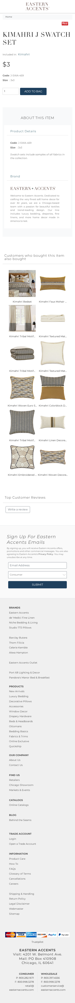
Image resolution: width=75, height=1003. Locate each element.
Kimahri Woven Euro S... (22, 405)
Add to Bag (33, 91)
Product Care (17, 858)
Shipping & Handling (21, 893)
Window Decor (18, 711)
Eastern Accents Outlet (23, 662)
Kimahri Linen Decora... (53, 440)
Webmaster (16, 908)
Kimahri (24, 54)
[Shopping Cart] (69, 6)
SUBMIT (37, 584)
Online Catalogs (19, 805)
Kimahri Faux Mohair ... (53, 301)
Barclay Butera (18, 637)
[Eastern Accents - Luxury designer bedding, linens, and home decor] (37, 6)
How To (13, 863)
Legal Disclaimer (19, 903)
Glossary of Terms (20, 873)
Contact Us (16, 765)
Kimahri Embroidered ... (22, 474)
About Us (14, 760)
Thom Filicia (16, 642)
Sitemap (14, 913)
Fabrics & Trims (18, 736)
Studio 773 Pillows (20, 627)
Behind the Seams (20, 820)
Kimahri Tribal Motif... (22, 336)
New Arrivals (16, 691)
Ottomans (15, 726)
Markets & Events (19, 790)
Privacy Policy (45, 554)
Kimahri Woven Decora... (53, 474)
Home (8, 17)
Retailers (14, 780)
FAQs (12, 868)
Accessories (16, 706)
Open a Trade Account (22, 843)
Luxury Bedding (18, 696)
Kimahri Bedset (22, 301)
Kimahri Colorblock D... (53, 405)
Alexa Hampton (18, 652)
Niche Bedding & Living (23, 622)
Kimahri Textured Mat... (53, 336)
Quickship (15, 746)
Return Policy (17, 898)
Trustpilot (37, 941)
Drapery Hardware (20, 716)
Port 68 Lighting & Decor (24, 672)
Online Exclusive (19, 741)
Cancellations (17, 878)
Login (12, 838)
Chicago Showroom (21, 785)
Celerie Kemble (18, 647)
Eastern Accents (19, 612)
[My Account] (65, 6)
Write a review (18, 509)
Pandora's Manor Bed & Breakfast (29, 677)
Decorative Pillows (20, 701)
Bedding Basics (18, 731)
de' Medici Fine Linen (22, 617)
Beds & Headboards (21, 721)
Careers (13, 883)
